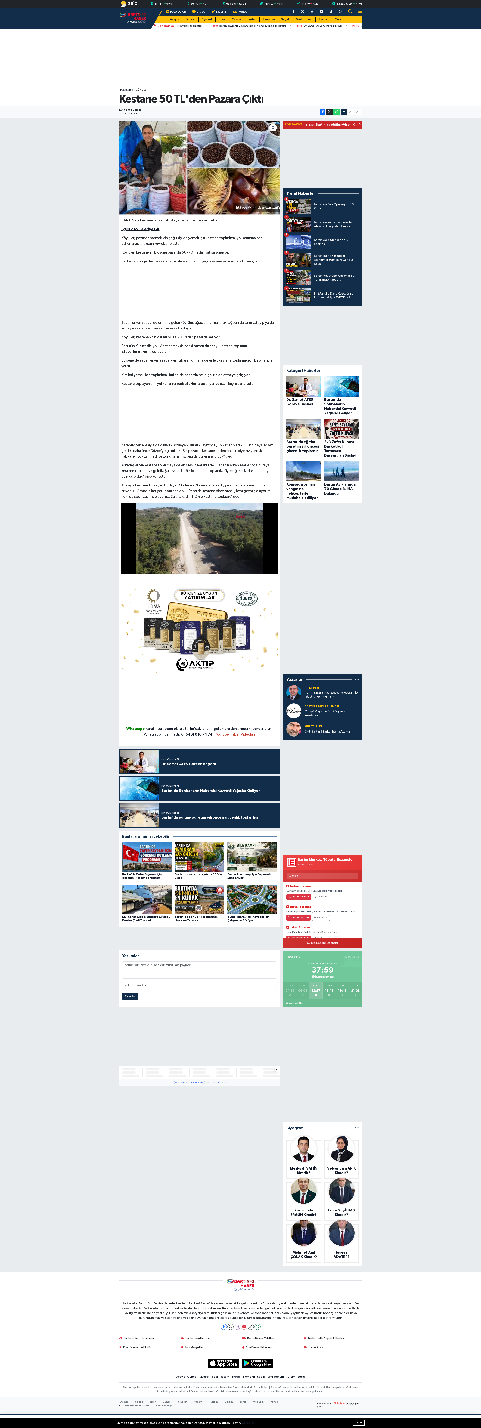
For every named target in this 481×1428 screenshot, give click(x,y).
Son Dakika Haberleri (259, 1347)
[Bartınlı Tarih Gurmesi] (293, 710)
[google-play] (257, 1363)
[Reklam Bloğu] (199, 629)
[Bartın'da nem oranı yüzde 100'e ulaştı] (199, 857)
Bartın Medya (164, 1406)
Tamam (358, 1423)
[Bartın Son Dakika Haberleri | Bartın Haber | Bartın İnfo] (133, 18)
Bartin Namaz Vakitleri (260, 1338)
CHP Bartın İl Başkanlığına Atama (327, 731)
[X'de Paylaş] (329, 112)
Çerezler (248, 1423)
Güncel (190, 19)
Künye (242, 11)
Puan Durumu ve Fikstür (137, 1347)
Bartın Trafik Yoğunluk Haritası (326, 1338)
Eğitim (251, 19)
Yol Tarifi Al (322, 897)
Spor (222, 19)
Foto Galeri (178, 11)
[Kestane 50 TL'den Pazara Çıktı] (199, 168)
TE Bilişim (339, 1403)
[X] (230, 1327)
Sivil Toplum (304, 19)
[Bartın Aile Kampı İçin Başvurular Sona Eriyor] (252, 857)
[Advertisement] (240, 58)
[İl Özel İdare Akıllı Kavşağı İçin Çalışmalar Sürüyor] (252, 899)
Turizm (323, 19)
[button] (354, 124)
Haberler (125, 90)
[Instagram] (237, 1327)
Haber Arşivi (316, 1347)
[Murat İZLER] (293, 729)
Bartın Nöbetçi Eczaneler (139, 1338)
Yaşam (236, 19)
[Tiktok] (251, 1327)
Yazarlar (221, 11)
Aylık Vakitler (296, 1003)
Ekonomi (269, 19)
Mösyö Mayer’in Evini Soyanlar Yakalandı (325, 713)
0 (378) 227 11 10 (300, 918)
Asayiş (174, 19)
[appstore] (223, 1363)
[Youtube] (244, 1327)
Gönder (130, 996)
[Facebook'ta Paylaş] (322, 112)
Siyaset (207, 19)
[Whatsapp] (257, 1327)
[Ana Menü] (358, 12)
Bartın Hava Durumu (198, 1338)
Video (201, 11)
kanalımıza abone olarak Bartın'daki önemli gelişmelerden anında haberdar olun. (209, 729)
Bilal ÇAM (312, 688)
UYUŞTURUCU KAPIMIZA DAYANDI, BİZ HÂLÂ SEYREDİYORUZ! (331, 695)
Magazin (258, 1402)
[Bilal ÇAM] (293, 692)
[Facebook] (224, 1327)
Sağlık (285, 19)
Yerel (338, 19)
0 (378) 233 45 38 (300, 897)
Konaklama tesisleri (136, 1406)
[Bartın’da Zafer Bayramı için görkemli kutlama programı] (147, 857)
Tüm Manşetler (194, 1347)
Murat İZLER (313, 726)
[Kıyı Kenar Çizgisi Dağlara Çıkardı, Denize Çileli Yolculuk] (147, 899)
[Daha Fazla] (344, 112)
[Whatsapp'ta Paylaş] (336, 112)
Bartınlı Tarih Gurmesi (322, 706)
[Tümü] (357, 679)
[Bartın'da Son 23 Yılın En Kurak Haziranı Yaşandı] (199, 899)
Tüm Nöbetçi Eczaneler (324, 943)
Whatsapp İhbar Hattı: (178, 734)
